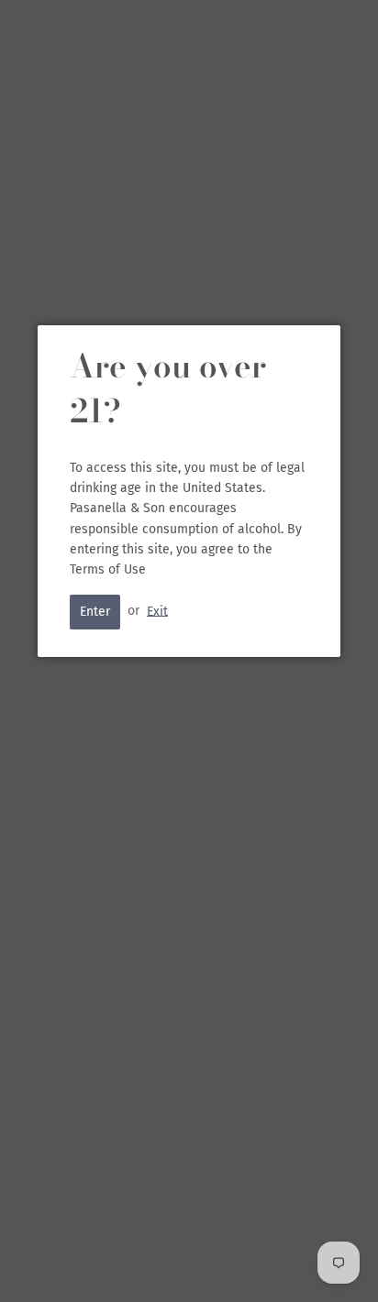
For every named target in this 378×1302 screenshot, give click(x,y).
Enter (95, 611)
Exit (157, 610)
